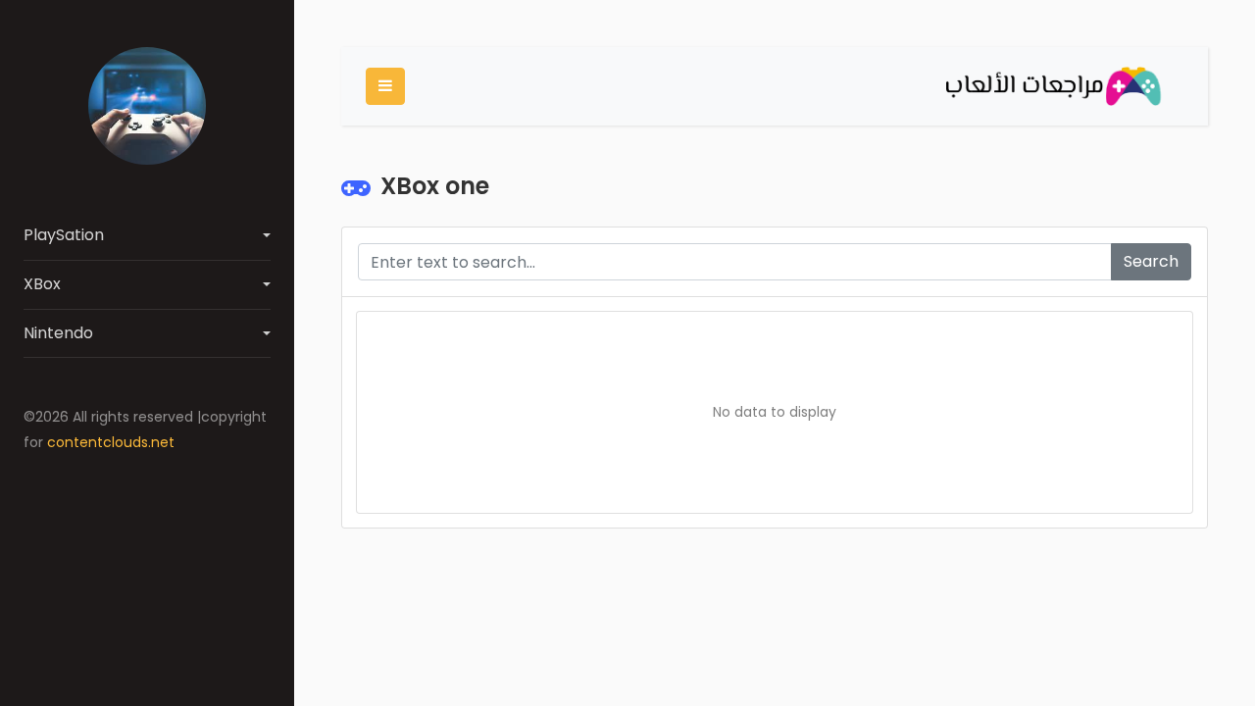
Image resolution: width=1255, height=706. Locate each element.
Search (1151, 261)
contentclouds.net (111, 442)
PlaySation (64, 235)
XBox (42, 284)
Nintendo (58, 333)
